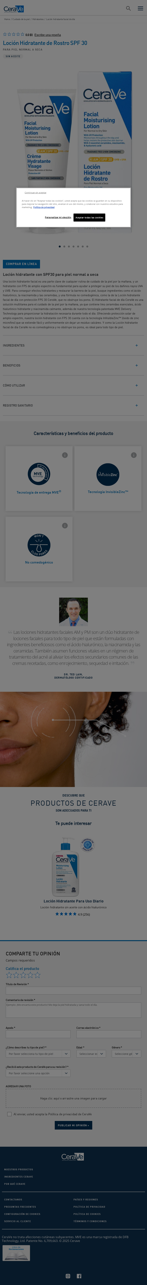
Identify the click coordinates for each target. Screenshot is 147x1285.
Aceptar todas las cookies (89, 217)
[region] (73, 207)
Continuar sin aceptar (35, 192)
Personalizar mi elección (58, 217)
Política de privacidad (44, 207)
